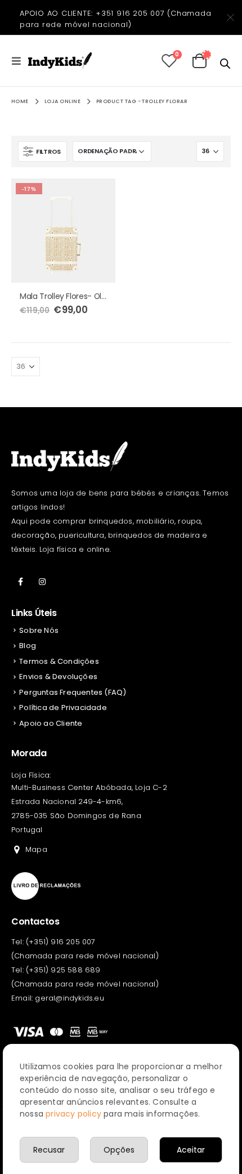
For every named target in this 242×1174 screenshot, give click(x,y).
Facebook (20, 581)
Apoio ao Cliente (50, 723)
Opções (119, 1149)
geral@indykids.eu (69, 998)
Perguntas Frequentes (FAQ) (72, 692)
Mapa (36, 849)
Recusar (49, 1149)
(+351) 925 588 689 (63, 970)
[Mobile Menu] (19, 60)
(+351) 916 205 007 (61, 941)
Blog (27, 645)
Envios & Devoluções (58, 676)
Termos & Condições (59, 661)
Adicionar (97, 197)
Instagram (42, 581)
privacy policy (73, 1113)
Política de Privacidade (63, 707)
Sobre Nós (39, 630)
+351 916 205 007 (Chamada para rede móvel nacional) (116, 19)
